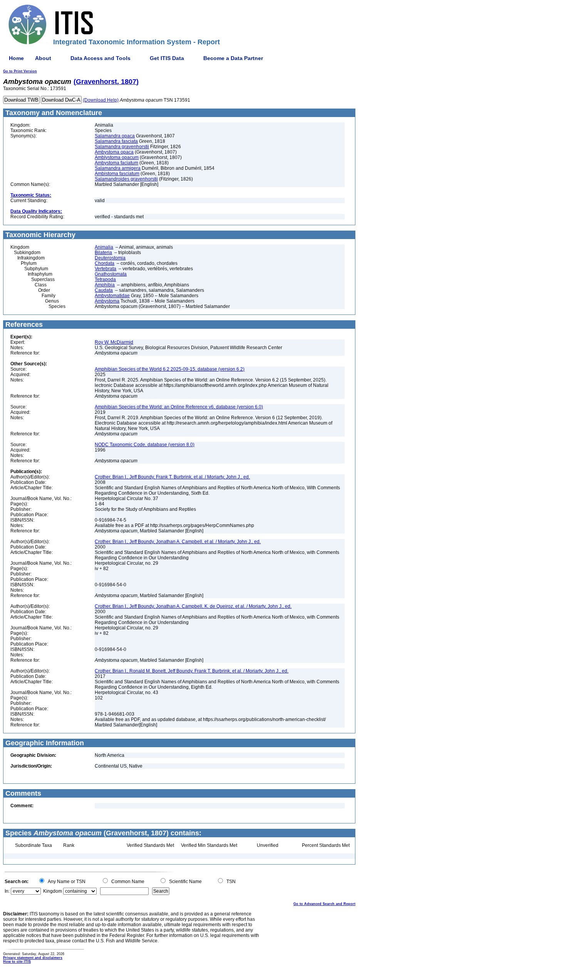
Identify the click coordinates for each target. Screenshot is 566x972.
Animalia (104, 247)
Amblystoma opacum (117, 157)
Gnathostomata (111, 274)
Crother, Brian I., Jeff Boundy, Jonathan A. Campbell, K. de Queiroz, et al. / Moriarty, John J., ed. (193, 606)
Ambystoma (107, 301)
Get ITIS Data (167, 58)
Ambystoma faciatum (116, 163)
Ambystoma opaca (114, 152)
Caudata (104, 290)
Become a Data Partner (233, 58)
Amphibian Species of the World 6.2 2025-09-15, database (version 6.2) (169, 369)
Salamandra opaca (115, 136)
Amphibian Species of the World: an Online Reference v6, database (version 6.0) (179, 407)
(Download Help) (101, 100)
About (43, 58)
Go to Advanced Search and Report (324, 904)
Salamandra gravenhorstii (122, 146)
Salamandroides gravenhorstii (126, 179)
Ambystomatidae (112, 295)
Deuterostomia (110, 258)
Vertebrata (105, 268)
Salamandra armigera (118, 168)
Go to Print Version (20, 71)
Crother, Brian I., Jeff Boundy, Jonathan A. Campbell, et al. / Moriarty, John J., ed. (178, 541)
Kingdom (52, 891)
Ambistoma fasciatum (117, 173)
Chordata (104, 263)
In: (7, 891)
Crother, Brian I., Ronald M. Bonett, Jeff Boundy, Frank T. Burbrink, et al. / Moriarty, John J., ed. (191, 671)
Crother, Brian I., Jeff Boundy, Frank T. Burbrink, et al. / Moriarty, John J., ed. (172, 477)
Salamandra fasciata (116, 141)
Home (16, 58)
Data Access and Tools (100, 58)
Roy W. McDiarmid (114, 342)
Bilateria (103, 252)
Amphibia (105, 285)
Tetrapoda (105, 279)
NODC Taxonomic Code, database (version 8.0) (144, 444)
